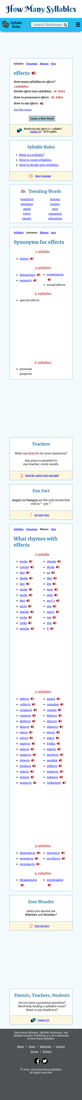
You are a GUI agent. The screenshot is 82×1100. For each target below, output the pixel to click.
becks (23, 561)
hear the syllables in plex (56, 595)
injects (51, 749)
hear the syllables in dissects (61, 727)
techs (23, 617)
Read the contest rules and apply (41, 475)
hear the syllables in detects (60, 721)
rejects (24, 771)
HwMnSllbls (41, 9)
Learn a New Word (42, 118)
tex (49, 617)
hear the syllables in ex (53, 572)
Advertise (45, 1046)
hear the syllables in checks (59, 561)
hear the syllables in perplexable (49, 885)
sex (49, 606)
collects (25, 704)
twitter (45, 1061)
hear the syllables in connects (35, 710)
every (27, 213)
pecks (23, 595)
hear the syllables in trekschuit (64, 783)
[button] (65, 24)
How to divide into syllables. (39, 165)
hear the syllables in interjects (63, 853)
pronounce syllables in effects (41, 103)
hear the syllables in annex (58, 699)
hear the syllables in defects (60, 715)
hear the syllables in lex (54, 584)
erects (24, 738)
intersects (26, 858)
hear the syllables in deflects (33, 721)
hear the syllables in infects (32, 749)
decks (51, 567)
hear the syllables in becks (30, 561)
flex (49, 578)
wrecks (24, 628)
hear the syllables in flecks (30, 578)
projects (25, 766)
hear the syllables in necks (30, 589)
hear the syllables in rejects (32, 771)
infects (24, 749)
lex (49, 584)
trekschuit (54, 783)
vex (49, 623)
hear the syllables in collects (33, 704)
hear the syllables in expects (33, 743)
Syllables (19, 232)
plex (50, 595)
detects (52, 721)
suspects (26, 783)
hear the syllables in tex (54, 617)
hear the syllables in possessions (49, 279)
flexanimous (28, 880)
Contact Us (35, 131)
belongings (27, 275)
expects (25, 743)
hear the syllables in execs (57, 738)
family (26, 218)
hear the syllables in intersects (36, 858)
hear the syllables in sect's (58, 600)
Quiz (53, 63)
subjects (52, 777)
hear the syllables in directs (32, 727)
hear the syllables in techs (30, 617)
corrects (25, 715)
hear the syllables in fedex (58, 743)
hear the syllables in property (35, 280)
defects (52, 715)
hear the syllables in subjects (61, 777)
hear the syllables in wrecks (32, 628)
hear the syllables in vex (54, 623)
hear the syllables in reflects (60, 766)
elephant (27, 204)
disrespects (27, 853)
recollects (53, 858)
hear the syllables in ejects (30, 732)
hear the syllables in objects (32, 760)
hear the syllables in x (52, 628)
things (24, 258)
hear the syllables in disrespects (38, 853)
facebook (37, 1061)
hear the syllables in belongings (38, 275)
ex (48, 572)
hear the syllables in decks (57, 567)
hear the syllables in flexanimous (22, 885)
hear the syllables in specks (32, 612)
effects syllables (34, 73)
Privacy (47, 1051)
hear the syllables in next (56, 589)
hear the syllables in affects (32, 699)
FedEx (51, 743)
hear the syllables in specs (57, 612)
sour (55, 209)
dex (22, 572)
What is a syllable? (31, 155)
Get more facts (41, 515)
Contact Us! (43, 1020)
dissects (52, 727)
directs (24, 727)
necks (23, 589)
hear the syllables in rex (28, 600)
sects (23, 606)
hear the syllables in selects (32, 777)
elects (51, 732)
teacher (55, 199)
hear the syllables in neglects (61, 755)
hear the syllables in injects (59, 749)
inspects (25, 755)
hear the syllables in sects (29, 606)
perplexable (55, 880)
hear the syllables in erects (31, 738)
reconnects (27, 864)
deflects (25, 721)
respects (52, 771)
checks (51, 561)
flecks (24, 578)
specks (24, 612)
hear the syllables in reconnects (38, 864)
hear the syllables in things (31, 258)
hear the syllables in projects (34, 766)
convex (52, 710)
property (26, 280)
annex (51, 699)
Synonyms (31, 63)
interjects (53, 853)
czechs (24, 567)
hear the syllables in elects (58, 732)
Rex (22, 600)
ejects (24, 732)
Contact (60, 1046)
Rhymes (44, 63)
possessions (55, 274)
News (32, 1046)
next (50, 589)
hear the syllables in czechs (32, 567)
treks (23, 623)
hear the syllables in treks (29, 623)
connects (26, 710)
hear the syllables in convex (59, 710)
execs (50, 738)
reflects (52, 766)
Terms (34, 1051)
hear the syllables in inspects (34, 755)
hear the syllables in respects (61, 771)
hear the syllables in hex (27, 584)
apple (27, 209)
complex (53, 704)
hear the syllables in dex (27, 572)
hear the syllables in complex (61, 704)
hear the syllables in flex (55, 578)
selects (24, 777)
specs (50, 612)
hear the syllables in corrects (34, 715)
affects (24, 699)
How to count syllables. (35, 160)
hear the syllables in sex (54, 606)
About (20, 1046)
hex (22, 584)
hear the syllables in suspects (34, 783)
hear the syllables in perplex (60, 760)
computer (55, 213)
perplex (52, 760)
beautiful (26, 199)
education (55, 218)
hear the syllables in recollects (63, 858)
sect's (51, 600)
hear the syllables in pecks (30, 595)
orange (55, 204)
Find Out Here (42, 926)
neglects (53, 755)
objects (25, 760)
